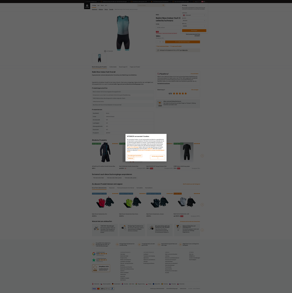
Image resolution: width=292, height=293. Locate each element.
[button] (149, 148)
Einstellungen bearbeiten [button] (134, 155)
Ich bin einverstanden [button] (157, 157)
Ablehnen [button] (130, 158)
